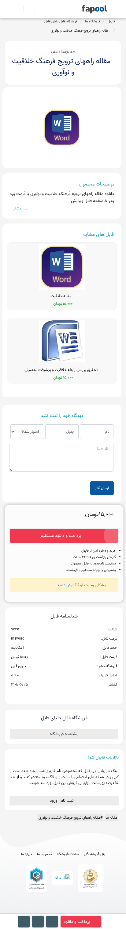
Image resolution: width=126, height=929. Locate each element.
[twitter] (74, 911)
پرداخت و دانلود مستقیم (60, 535)
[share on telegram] (56, 694)
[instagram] (63, 911)
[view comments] (71, 694)
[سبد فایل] (7, 9)
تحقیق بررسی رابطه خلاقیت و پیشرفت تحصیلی (61, 370)
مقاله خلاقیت (61, 296)
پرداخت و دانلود (77, 921)
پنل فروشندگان (94, 854)
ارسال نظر (102, 488)
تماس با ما (44, 854)
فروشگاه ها (92, 21)
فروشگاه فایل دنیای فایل (60, 21)
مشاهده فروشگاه (64, 734)
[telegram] (52, 911)
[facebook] (40, 911)
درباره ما (26, 854)
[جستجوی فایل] (37, 9)
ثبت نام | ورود (62, 800)
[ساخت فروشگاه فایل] (26, 9)
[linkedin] (86, 911)
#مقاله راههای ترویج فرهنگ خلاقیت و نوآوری (70, 817)
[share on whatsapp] (64, 694)
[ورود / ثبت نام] (15, 9)
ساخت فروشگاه (68, 854)
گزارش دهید (66, 585)
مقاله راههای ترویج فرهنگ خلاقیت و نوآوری (80, 30)
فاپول (111, 21)
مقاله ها (111, 817)
